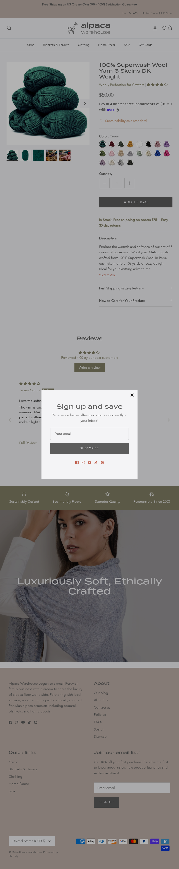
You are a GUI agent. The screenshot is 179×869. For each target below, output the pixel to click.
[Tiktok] (96, 462)
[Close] (132, 395)
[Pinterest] (102, 462)
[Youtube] (89, 462)
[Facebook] (77, 462)
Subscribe (89, 448)
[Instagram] (83, 462)
